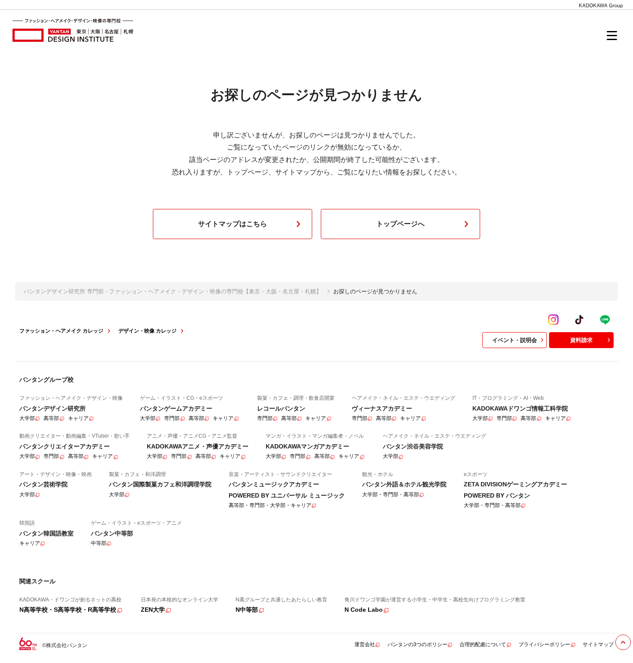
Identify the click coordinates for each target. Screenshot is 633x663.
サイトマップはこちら (232, 223)
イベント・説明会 (514, 340)
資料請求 (581, 340)
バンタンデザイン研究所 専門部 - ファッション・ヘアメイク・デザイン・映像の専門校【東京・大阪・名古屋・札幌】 (173, 291)
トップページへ (400, 223)
